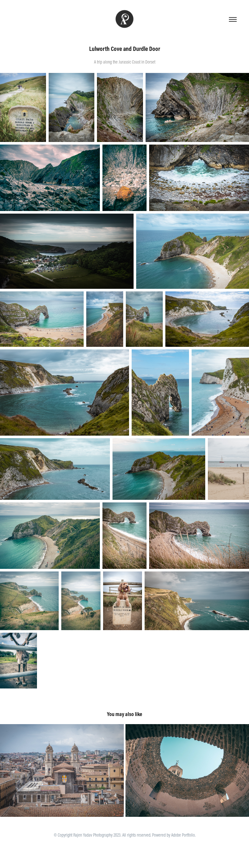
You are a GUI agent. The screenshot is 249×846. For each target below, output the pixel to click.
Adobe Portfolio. (183, 835)
